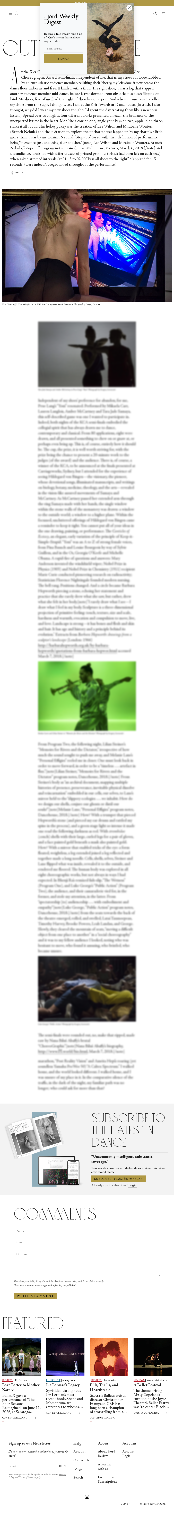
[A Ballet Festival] (153, 1357)
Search (78, 1478)
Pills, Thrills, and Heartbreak (104, 1387)
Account (79, 1452)
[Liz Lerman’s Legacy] (65, 1357)
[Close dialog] (129, 8)
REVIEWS (7, 1380)
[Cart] (163, 13)
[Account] (155, 13)
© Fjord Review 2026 (153, 1504)
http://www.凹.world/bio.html (63, 1052)
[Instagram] (87, 1497)
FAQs (77, 1469)
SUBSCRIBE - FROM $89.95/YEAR (118, 1179)
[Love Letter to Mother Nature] (21, 1357)
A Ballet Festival (147, 1385)
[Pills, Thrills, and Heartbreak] (109, 1357)
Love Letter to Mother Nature (21, 1387)
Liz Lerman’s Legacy (63, 1385)
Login (132, 1185)
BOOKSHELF (53, 1380)
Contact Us (81, 1460)
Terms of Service (90, 1281)
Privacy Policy (70, 1281)
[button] (17, 13)
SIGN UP (63, 58)
